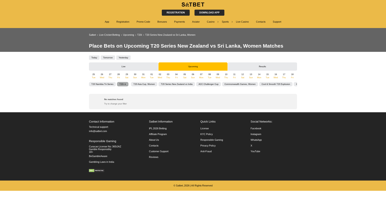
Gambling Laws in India (101, 162)
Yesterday (123, 57)
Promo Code (143, 21)
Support (277, 21)
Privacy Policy (208, 145)
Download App (209, 12)
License (204, 128)
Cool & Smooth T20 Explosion (276, 84)
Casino (211, 21)
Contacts (261, 21)
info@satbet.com (98, 131)
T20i (121, 84)
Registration (122, 21)
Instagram (256, 134)
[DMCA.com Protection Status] (117, 171)
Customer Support (158, 151)
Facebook (256, 128)
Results (262, 66)
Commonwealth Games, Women (240, 84)
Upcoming (193, 66)
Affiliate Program (158, 134)
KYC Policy (206, 134)
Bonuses (162, 21)
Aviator (196, 21)
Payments (179, 21)
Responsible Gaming (211, 140)
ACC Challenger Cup (208, 84)
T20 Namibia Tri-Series (102, 84)
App (107, 21)
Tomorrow (108, 57)
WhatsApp (256, 140)
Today (94, 57)
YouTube (255, 151)
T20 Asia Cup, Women (144, 84)
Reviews (153, 157)
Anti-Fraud (206, 151)
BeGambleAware (98, 156)
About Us (154, 140)
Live (123, 66)
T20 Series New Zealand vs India (177, 84)
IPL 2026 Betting (158, 128)
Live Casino (242, 21)
